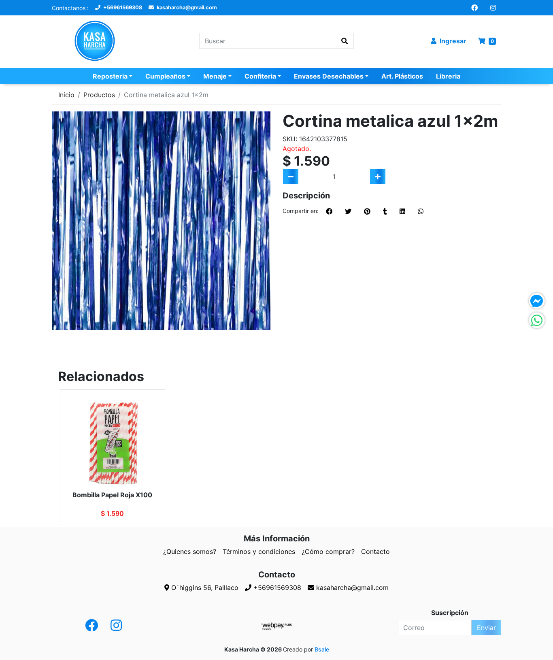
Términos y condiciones (259, 551)
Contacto (375, 551)
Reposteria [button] (110, 76)
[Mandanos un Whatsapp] (537, 320)
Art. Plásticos (402, 76)
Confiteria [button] (260, 76)
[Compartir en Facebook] (329, 211)
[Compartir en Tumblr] (385, 211)
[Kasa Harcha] (103, 41)
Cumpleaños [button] (165, 76)
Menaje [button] (215, 76)
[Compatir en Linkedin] (402, 211)
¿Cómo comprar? (328, 551)
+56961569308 (122, 7)
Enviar (486, 628)
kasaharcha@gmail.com (186, 7)
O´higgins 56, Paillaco (203, 587)
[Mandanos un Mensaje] (537, 301)
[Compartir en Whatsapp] (421, 211)
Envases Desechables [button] (329, 76)
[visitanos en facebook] (474, 7)
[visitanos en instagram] (493, 7)
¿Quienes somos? (189, 551)
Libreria (448, 76)
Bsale (322, 649)
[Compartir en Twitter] (348, 211)
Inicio (66, 95)
